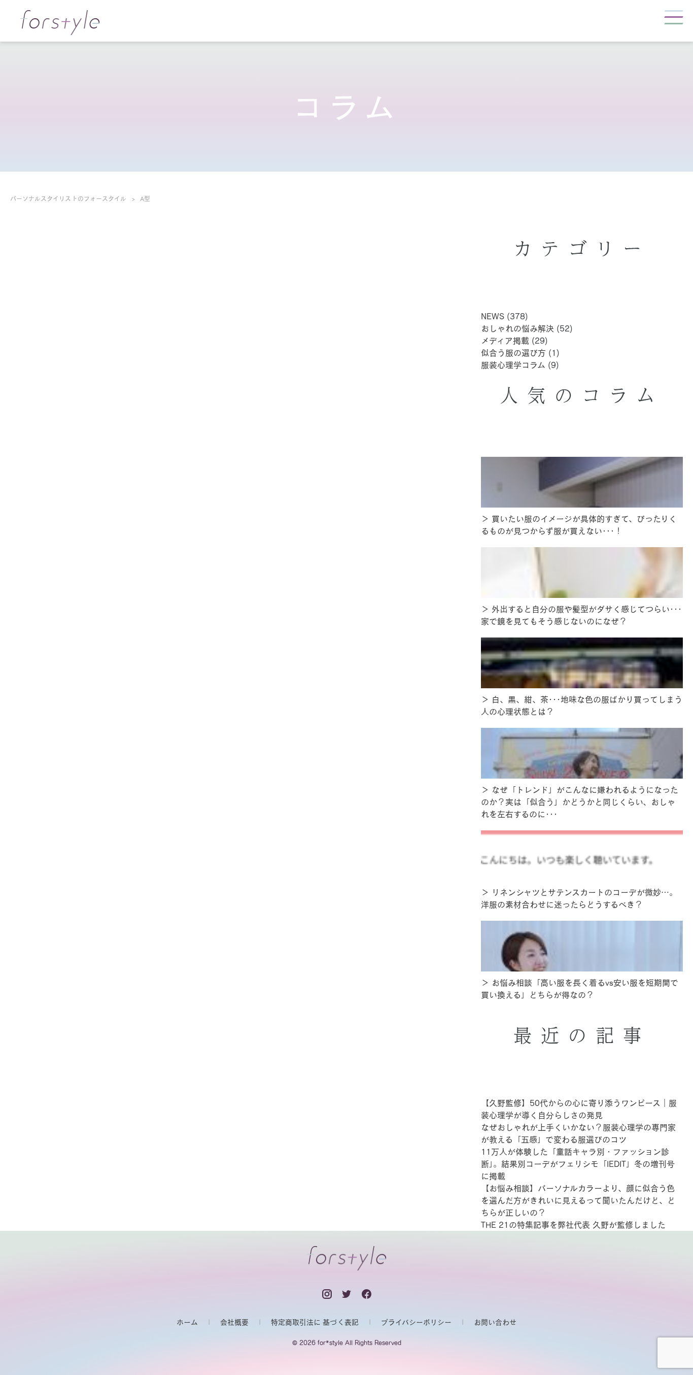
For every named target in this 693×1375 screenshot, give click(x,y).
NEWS (492, 316)
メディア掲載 (505, 341)
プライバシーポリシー (416, 1322)
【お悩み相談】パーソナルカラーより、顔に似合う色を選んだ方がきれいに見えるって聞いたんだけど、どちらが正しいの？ (578, 1200)
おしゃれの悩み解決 (517, 328)
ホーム (187, 1322)
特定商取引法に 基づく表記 (315, 1322)
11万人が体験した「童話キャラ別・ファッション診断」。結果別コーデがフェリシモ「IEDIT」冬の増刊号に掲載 (578, 1164)
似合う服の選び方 (513, 353)
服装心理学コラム (513, 365)
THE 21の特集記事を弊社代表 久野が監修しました (573, 1225)
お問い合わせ (495, 1322)
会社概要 (234, 1322)
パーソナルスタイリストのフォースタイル (68, 198)
